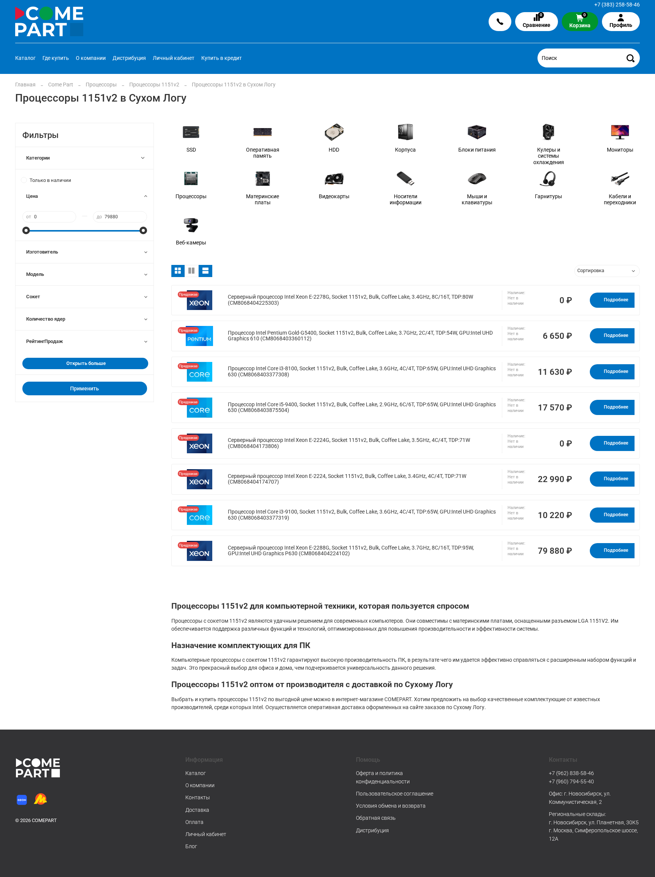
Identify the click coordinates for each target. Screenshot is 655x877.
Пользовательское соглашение (394, 794)
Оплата (194, 822)
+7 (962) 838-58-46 (571, 773)
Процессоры (101, 84)
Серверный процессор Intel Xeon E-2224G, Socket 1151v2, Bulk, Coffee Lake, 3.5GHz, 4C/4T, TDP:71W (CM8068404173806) (349, 443)
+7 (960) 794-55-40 (571, 781)
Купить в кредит (221, 58)
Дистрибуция (129, 58)
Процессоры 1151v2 (154, 84)
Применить (84, 388)
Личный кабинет (173, 58)
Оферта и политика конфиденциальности (383, 777)
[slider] (26, 230)
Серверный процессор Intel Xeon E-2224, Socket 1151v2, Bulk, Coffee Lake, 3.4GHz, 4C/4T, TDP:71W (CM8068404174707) (347, 479)
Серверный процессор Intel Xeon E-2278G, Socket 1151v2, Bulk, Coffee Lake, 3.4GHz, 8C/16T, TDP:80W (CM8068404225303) (350, 300)
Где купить (55, 58)
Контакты (197, 797)
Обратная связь (376, 818)
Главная (25, 84)
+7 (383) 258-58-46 (617, 5)
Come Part (60, 84)
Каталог (25, 58)
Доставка (197, 810)
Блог (191, 846)
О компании (91, 58)
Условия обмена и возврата (391, 806)
